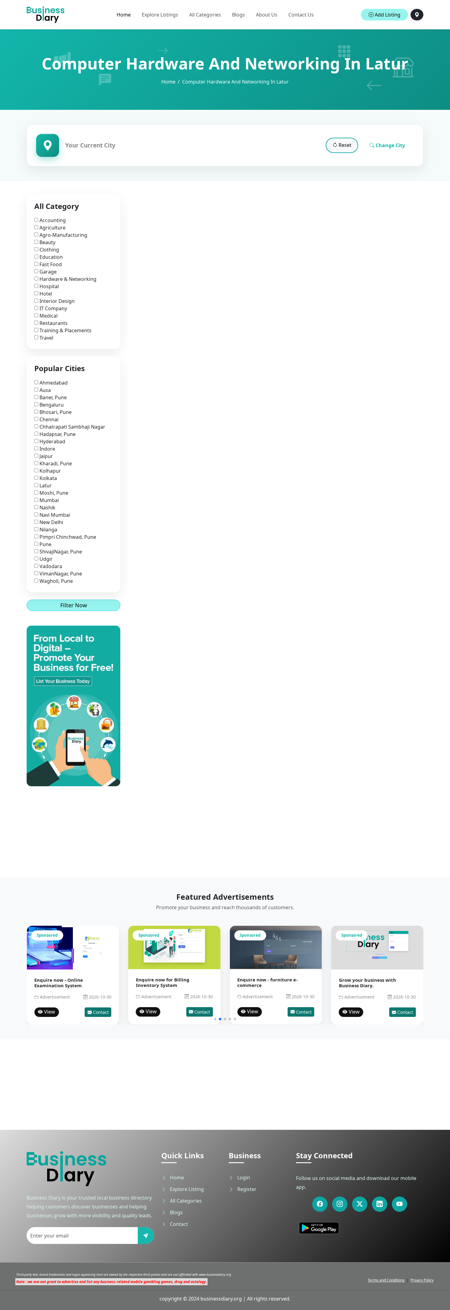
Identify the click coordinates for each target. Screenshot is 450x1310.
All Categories (205, 14)
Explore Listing (186, 1189)
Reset (344, 145)
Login (243, 1177)
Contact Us (301, 14)
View (49, 1011)
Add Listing (386, 14)
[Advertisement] (73, 824)
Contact (100, 1012)
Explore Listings (160, 14)
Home (124, 14)
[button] (215, 1019)
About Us (266, 14)
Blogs (238, 14)
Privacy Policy (422, 1280)
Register (246, 1189)
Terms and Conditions (386, 1280)
